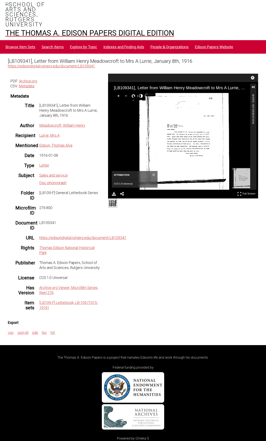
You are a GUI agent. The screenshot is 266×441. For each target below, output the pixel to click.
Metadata (26, 86)
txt (52, 332)
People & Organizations (169, 47)
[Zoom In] (119, 96)
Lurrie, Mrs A (49, 135)
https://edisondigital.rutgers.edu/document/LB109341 (51, 66)
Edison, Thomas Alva (55, 145)
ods (35, 332)
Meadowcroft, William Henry (62, 125)
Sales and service (53, 175)
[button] (255, 89)
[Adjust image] (141, 96)
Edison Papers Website (214, 47)
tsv (44, 332)
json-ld (22, 332)
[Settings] (252, 78)
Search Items (53, 47)
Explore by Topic (83, 47)
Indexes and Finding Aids (123, 47)
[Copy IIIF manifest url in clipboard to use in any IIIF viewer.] (112, 203)
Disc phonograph (52, 183)
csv (11, 332)
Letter (44, 165)
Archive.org (28, 81)
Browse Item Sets (20, 47)
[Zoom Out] (127, 96)
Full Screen (249, 193)
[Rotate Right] (134, 96)
